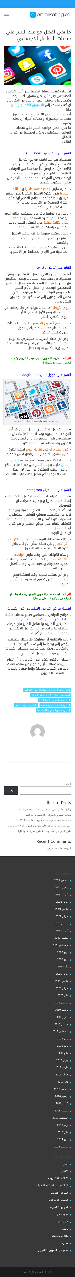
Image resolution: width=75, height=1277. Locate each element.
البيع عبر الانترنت (59, 1192)
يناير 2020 (63, 995)
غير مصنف (62, 1221)
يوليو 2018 (62, 1125)
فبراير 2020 (62, 988)
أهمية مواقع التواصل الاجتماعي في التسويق (50, 695)
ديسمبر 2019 (61, 1002)
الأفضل (64, 1171)
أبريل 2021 (62, 901)
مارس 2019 (61, 1067)
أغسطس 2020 (60, 945)
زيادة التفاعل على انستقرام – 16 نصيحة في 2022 (44, 809)
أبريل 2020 (62, 973)
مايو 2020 (63, 966)
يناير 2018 (63, 1132)
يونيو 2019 (62, 1045)
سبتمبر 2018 (61, 1110)
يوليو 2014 (62, 1139)
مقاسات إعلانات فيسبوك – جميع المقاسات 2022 (45, 820)
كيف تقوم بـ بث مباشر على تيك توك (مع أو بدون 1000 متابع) (39, 825)
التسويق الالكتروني (30, 105)
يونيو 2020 (62, 959)
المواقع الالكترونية (59, 1207)
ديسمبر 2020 (61, 923)
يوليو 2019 (62, 1038)
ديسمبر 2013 (61, 1146)
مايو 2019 (63, 1053)
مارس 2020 (61, 981)
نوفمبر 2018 (61, 1096)
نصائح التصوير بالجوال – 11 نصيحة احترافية (48, 814)
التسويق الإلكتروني (33, 1271)
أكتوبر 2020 (62, 930)
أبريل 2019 (62, 1060)
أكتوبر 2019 (62, 1017)
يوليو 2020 (62, 952)
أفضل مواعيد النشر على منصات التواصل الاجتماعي (47, 690)
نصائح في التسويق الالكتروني (53, 1250)
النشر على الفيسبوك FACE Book (54, 700)
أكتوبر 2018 (62, 1103)
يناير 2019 (63, 1081)
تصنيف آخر (62, 1214)
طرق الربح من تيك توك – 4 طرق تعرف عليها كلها (44, 831)
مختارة (64, 1228)
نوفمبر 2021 (61, 887)
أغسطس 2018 (60, 1117)
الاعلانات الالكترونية (58, 1178)
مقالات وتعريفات (59, 1235)
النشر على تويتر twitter (26, 705)
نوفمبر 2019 (61, 1009)
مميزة (65, 1243)
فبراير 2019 (62, 1074)
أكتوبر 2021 (62, 894)
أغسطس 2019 (60, 1031)
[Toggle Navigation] (6, 15)
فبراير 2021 (62, 916)
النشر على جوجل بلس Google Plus (53, 710)
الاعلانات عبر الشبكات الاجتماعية (51, 1185)
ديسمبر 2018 (61, 1089)
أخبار (65, 1163)
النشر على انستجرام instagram (55, 705)
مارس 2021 (61, 909)
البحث (68, 784)
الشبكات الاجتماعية (58, 1199)
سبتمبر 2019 (61, 1024)
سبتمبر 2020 (61, 937)
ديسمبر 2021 (61, 880)
